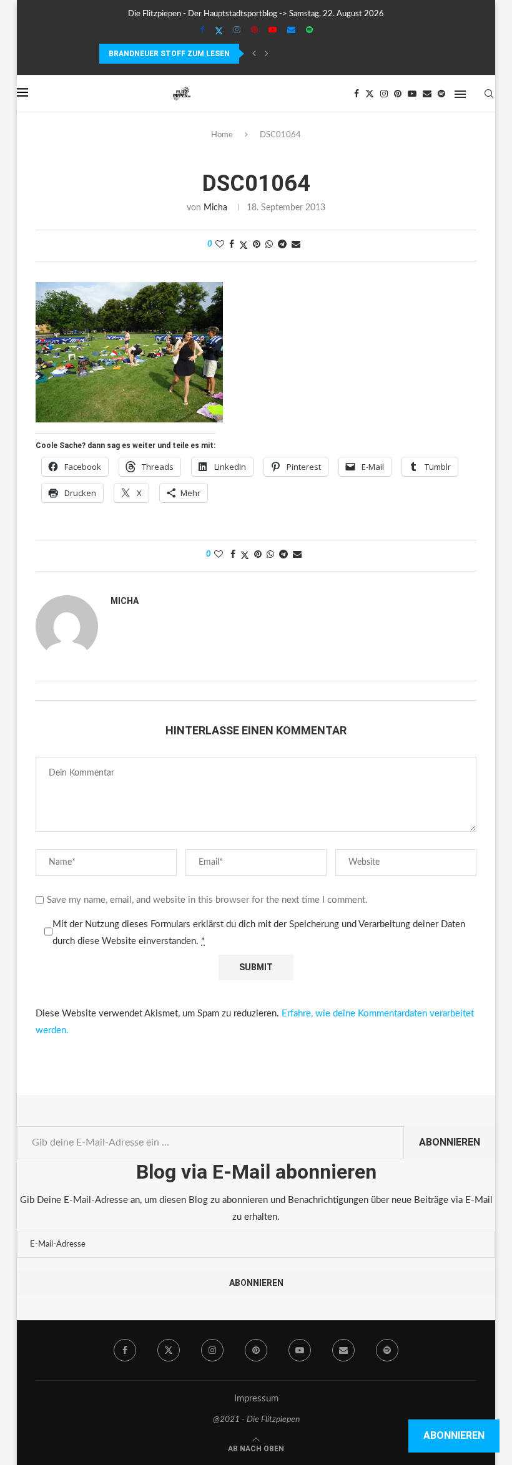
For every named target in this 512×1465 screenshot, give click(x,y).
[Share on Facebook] (231, 245)
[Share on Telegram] (282, 245)
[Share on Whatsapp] (269, 245)
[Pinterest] (254, 31)
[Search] (489, 93)
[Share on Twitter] (243, 245)
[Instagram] (237, 31)
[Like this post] (219, 245)
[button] (254, 54)
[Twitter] (219, 31)
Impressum (256, 1398)
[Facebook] (202, 31)
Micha (215, 207)
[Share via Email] (296, 245)
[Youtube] (272, 31)
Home (222, 135)
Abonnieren (449, 1142)
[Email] (291, 31)
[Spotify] (309, 31)
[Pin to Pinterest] (256, 245)
